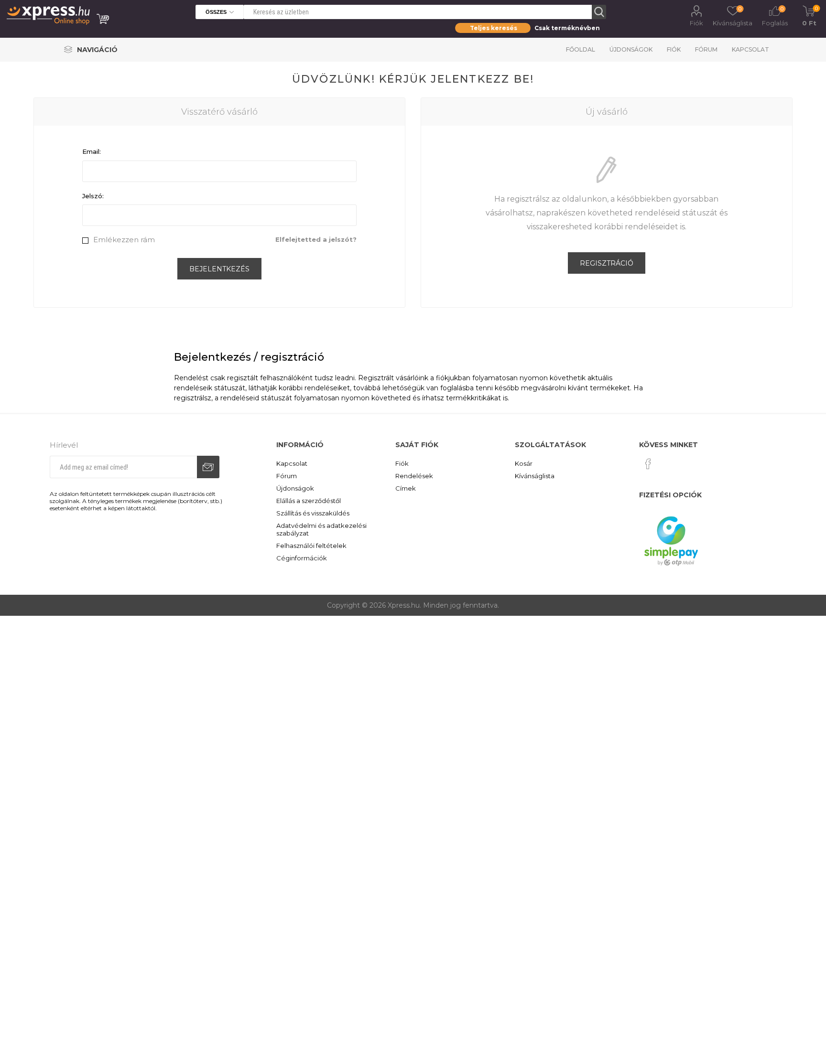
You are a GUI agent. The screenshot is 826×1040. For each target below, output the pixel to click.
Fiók (696, 23)
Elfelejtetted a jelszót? (316, 239)
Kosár (524, 463)
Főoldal (580, 49)
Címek (405, 488)
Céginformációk (301, 558)
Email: (91, 151)
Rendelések (414, 476)
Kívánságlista (534, 476)
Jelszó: (93, 196)
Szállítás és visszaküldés (312, 513)
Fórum (706, 49)
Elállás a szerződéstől (308, 500)
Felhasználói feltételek (311, 545)
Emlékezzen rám (124, 240)
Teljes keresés (493, 28)
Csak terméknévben (567, 28)
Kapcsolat (750, 49)
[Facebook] (648, 464)
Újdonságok (630, 49)
